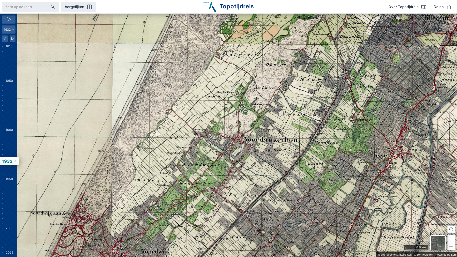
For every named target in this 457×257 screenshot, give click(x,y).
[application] (237, 135)
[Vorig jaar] (5, 38)
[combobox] (22, 6)
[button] (451, 239)
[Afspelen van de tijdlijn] (8, 19)
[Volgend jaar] (13, 38)
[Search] (53, 7)
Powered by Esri (446, 254)
